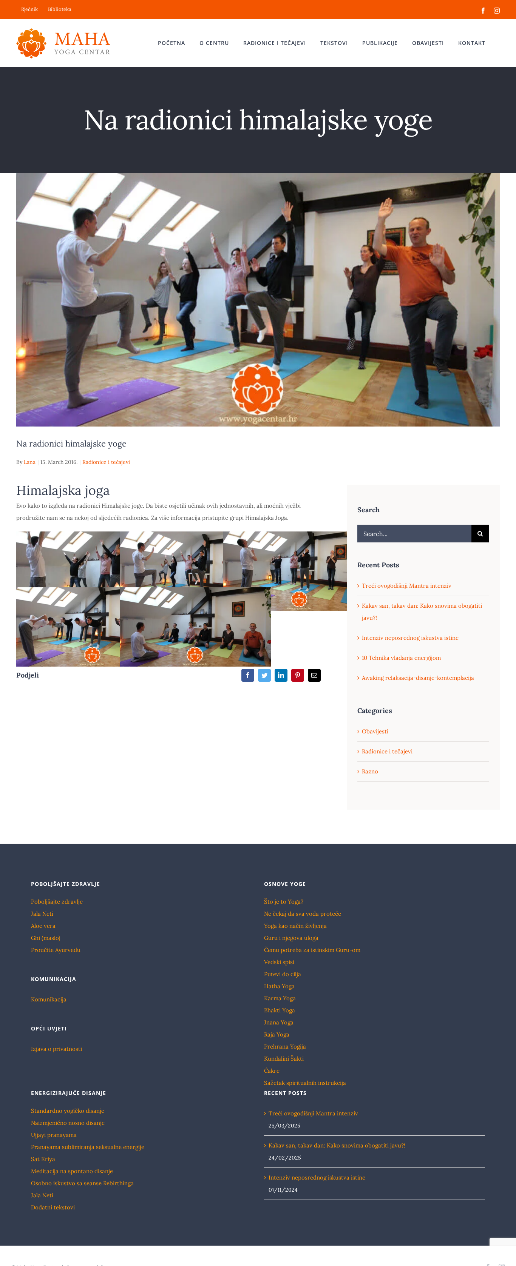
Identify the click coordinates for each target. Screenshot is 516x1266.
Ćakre (272, 1070)
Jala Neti (42, 913)
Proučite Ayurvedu (55, 949)
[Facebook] (247, 675)
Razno (370, 771)
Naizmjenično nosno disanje (68, 1122)
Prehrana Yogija (285, 1046)
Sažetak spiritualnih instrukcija (305, 1082)
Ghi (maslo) (45, 937)
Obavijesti (375, 731)
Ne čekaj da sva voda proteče (302, 913)
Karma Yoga (280, 998)
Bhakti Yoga (279, 1010)
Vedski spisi (279, 962)
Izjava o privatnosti (56, 1048)
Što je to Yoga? (283, 901)
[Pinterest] (297, 675)
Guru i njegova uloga (291, 937)
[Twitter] (264, 675)
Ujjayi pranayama (54, 1134)
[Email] (314, 675)
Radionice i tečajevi (106, 462)
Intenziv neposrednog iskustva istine (410, 637)
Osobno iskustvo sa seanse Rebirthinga (82, 1183)
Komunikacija (48, 999)
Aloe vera (43, 925)
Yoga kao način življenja (295, 925)
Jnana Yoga (279, 1022)
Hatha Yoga (279, 986)
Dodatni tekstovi (53, 1207)
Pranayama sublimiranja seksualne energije (87, 1146)
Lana (30, 462)
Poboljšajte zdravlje (57, 901)
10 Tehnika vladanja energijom (401, 657)
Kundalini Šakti (284, 1058)
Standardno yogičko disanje (67, 1110)
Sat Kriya (43, 1159)
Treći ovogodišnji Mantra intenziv (406, 585)
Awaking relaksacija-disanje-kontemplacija (418, 677)
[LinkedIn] (281, 675)
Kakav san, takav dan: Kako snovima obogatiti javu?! (337, 1145)
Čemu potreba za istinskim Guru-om (312, 949)
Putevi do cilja (282, 974)
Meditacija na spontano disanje (72, 1171)
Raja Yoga (276, 1034)
